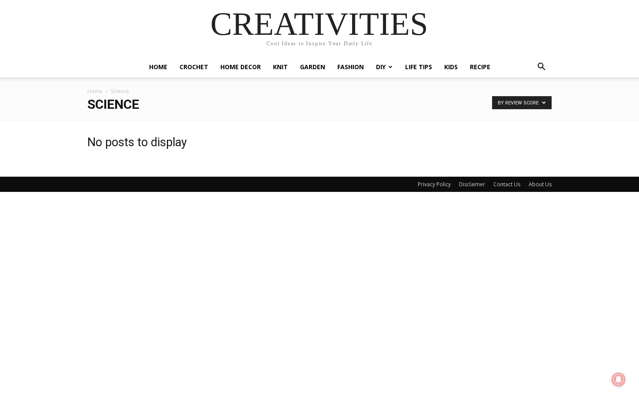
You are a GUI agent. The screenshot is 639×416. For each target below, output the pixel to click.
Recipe (480, 67)
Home (158, 67)
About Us (540, 184)
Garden (312, 67)
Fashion (350, 67)
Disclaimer (472, 184)
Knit (280, 67)
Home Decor (240, 67)
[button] (541, 68)
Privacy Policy (434, 184)
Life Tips (418, 67)
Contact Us (506, 184)
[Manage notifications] (619, 379)
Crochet (194, 67)
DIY (381, 67)
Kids (451, 67)
